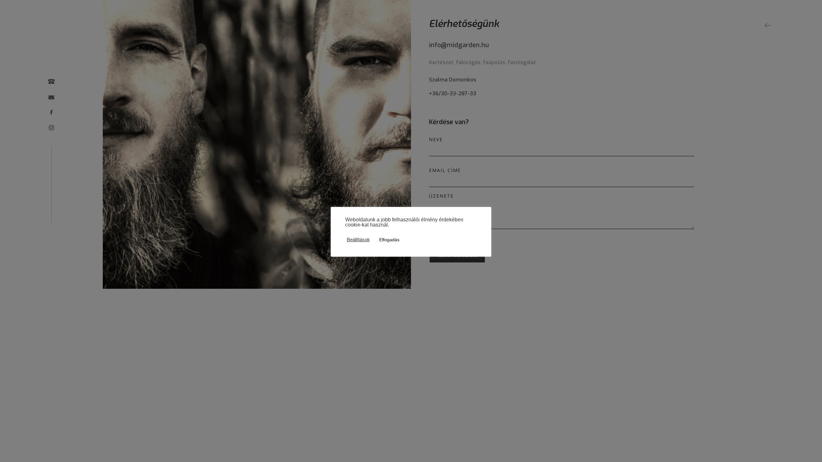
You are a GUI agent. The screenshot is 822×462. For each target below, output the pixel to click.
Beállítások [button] (358, 239)
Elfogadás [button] (389, 239)
